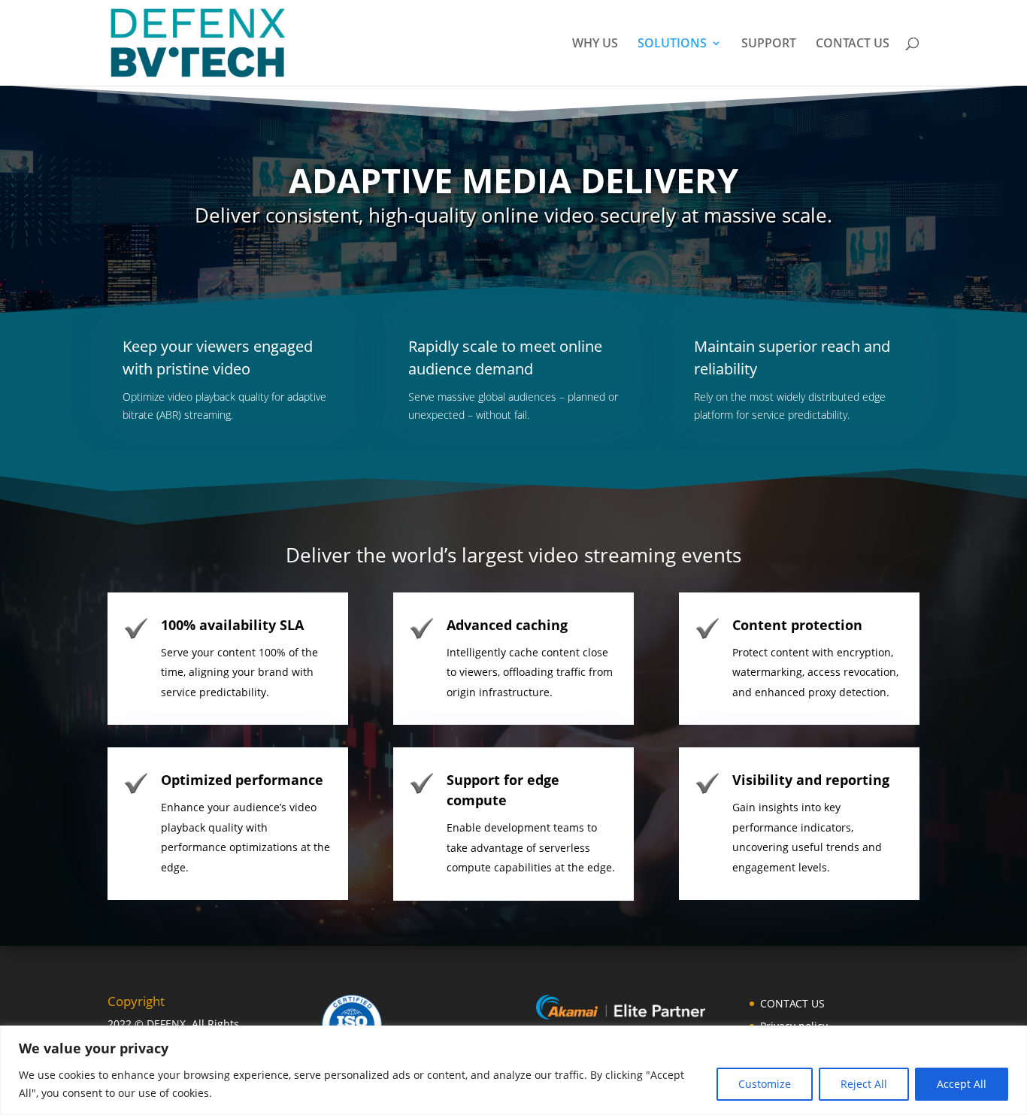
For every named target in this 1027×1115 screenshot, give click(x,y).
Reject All (864, 1084)
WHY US (595, 44)
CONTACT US (852, 44)
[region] (513, 1070)
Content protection (797, 625)
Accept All (961, 1084)
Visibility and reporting (810, 780)
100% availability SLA (232, 625)
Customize (764, 1084)
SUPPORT (768, 44)
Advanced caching (507, 625)
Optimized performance (242, 780)
